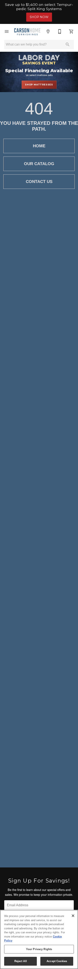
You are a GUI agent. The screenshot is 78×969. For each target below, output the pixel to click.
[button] (7, 31)
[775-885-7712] (60, 31)
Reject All (20, 961)
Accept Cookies (57, 961)
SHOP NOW (39, 17)
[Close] (73, 915)
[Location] (48, 31)
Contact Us (39, 181)
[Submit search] (67, 44)
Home (39, 146)
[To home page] (27, 31)
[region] (39, 939)
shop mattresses (39, 84)
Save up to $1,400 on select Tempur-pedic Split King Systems (39, 7)
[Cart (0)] (71, 31)
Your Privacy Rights (39, 949)
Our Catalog (39, 163)
